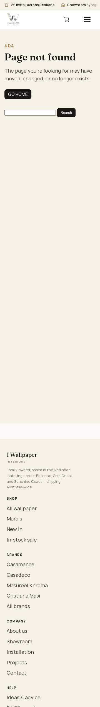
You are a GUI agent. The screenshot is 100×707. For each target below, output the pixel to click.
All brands (18, 606)
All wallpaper (22, 508)
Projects (17, 662)
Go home (18, 94)
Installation (20, 652)
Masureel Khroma (27, 585)
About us (17, 630)
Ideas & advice (24, 697)
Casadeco (18, 574)
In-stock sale (22, 539)
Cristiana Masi (23, 595)
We (33, 4)
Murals (14, 518)
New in (14, 529)
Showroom (19, 641)
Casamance (20, 564)
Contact (16, 672)
